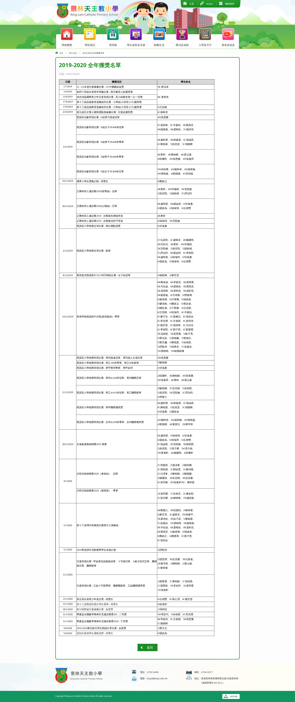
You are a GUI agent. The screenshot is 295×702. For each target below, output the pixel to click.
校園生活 (159, 45)
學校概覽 (67, 45)
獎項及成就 (182, 45)
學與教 (113, 45)
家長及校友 (228, 45)
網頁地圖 (233, 696)
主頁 (191, 3)
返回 (150, 647)
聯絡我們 (229, 3)
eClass (209, 3)
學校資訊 (90, 45)
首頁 (61, 53)
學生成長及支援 (136, 45)
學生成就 (73, 53)
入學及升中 (205, 45)
